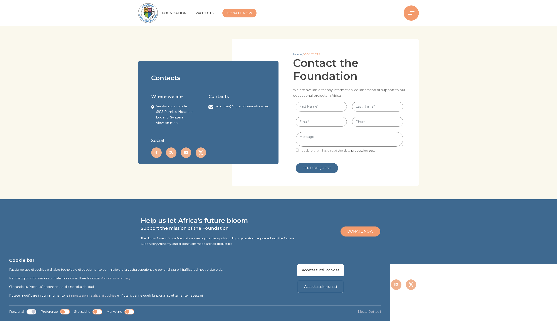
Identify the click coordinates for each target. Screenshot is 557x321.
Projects (204, 13)
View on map (167, 123)
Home (298, 54)
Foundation (174, 13)
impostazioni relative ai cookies (92, 295)
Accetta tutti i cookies (320, 270)
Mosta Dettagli (369, 312)
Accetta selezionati (320, 287)
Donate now (239, 13)
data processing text (359, 150)
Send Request (316, 168)
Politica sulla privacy (116, 278)
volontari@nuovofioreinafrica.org (242, 106)
